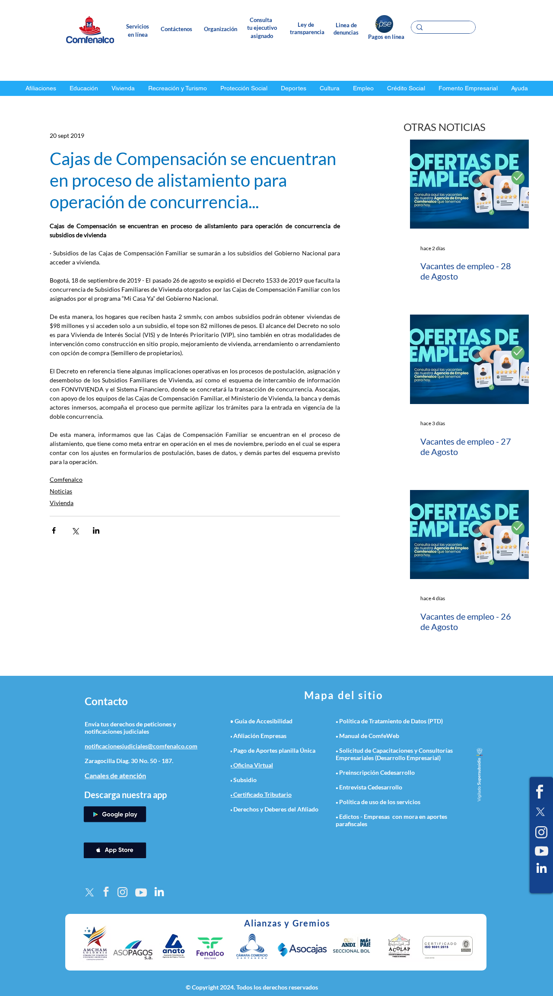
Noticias (61, 491)
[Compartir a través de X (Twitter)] (75, 530)
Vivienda (61, 502)
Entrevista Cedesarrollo (370, 787)
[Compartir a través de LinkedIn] (96, 530)
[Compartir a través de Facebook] (54, 530)
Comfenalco (66, 479)
